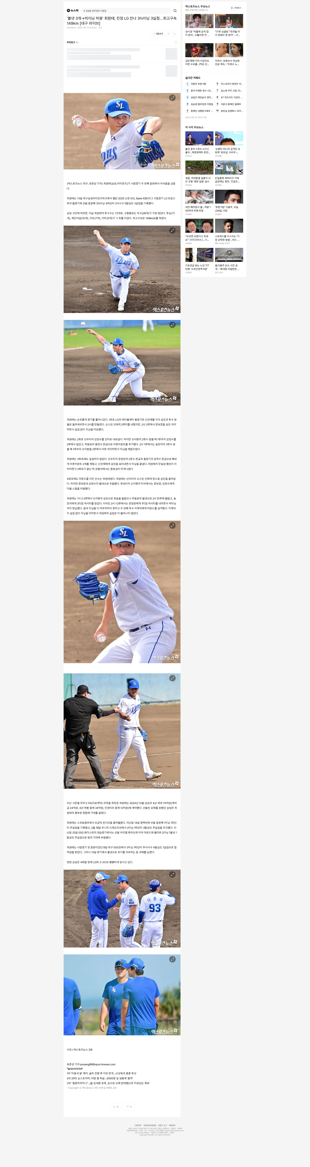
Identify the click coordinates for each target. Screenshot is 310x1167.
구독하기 (236, 8)
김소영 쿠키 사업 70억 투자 (232, 90)
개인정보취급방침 (149, 1125)
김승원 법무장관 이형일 (202, 104)
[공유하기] (174, 34)
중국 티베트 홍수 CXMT (202, 90)
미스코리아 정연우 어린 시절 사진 (232, 84)
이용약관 (138, 1125)
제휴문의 (172, 1125)
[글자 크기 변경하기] (168, 34)
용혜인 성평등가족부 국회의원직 (202, 111)
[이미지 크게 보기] (172, 98)
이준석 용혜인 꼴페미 (231, 104)
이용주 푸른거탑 (198, 84)
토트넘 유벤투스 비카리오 (232, 111)
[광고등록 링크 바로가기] (176, 42)
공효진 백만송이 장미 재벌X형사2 (202, 97)
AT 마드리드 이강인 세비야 (232, 97)
